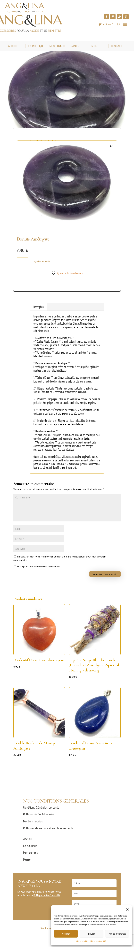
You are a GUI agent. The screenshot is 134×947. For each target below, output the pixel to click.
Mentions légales (33, 821)
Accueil (27, 839)
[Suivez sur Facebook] (106, 16)
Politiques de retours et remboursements (48, 828)
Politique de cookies (82, 941)
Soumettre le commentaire (105, 574)
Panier (27, 860)
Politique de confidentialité (98, 941)
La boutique (30, 846)
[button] (127, 909)
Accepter (66, 933)
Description (39, 307)
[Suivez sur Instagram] (113, 16)
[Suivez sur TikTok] (119, 16)
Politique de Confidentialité (38, 814)
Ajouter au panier (42, 261)
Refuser (91, 933)
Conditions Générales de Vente (41, 807)
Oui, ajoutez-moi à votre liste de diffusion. (38, 566)
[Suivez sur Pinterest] (126, 16)
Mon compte (30, 853)
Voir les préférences (117, 933)
